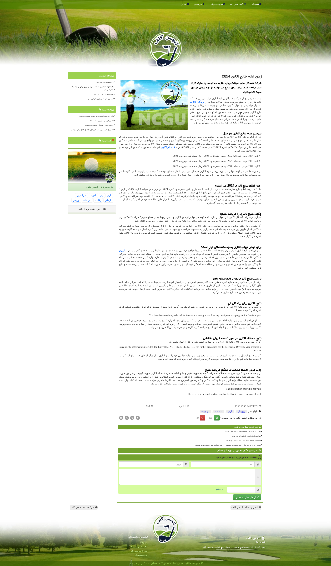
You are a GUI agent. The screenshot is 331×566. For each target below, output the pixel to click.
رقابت (98, 200)
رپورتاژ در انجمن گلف (139, 551)
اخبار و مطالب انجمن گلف (245, 507)
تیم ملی (184, 4)
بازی (230, 411)
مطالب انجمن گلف (140, 555)
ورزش (76, 200)
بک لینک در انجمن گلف (138, 547)
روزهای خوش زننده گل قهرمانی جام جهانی (246, 436)
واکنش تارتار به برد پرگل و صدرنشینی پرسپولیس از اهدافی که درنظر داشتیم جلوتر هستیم (228, 445)
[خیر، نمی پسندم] (202, 417)
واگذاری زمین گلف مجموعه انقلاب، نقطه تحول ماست (243, 431)
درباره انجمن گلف (216, 4)
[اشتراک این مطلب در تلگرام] (132, 417)
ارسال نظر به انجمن (246, 497)
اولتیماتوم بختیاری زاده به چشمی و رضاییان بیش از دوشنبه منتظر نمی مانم (93, 88)
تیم (101, 195)
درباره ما (143, 542)
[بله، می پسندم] (217, 417)
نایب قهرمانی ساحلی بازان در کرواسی (101, 99)
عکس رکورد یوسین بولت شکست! (102, 120)
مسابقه (219, 411)
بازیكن (108, 200)
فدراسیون (198, 4)
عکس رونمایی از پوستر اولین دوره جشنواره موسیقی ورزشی (92, 129)
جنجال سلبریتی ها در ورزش (104, 94)
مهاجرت (205, 411)
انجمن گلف (255, 4)
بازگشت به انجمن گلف (83, 507)
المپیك (93, 195)
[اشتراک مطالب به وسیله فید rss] (121, 417)
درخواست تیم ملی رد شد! (105, 82)
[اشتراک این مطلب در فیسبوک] (137, 417)
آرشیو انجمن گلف (237, 4)
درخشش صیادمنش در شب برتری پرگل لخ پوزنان (243, 440)
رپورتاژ (241, 411)
